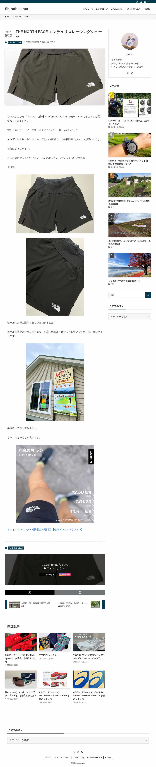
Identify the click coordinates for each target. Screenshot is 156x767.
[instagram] (141, 1)
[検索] (149, 1)
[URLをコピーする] (80, 592)
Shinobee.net (16, 9)
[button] (30, 592)
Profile (108, 757)
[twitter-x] (137, 1)
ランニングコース (62, 757)
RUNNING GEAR (14, 42)
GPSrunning (78, 757)
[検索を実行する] (148, 295)
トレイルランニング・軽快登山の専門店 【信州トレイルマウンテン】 (45, 529)
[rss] (145, 1)
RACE (48, 757)
